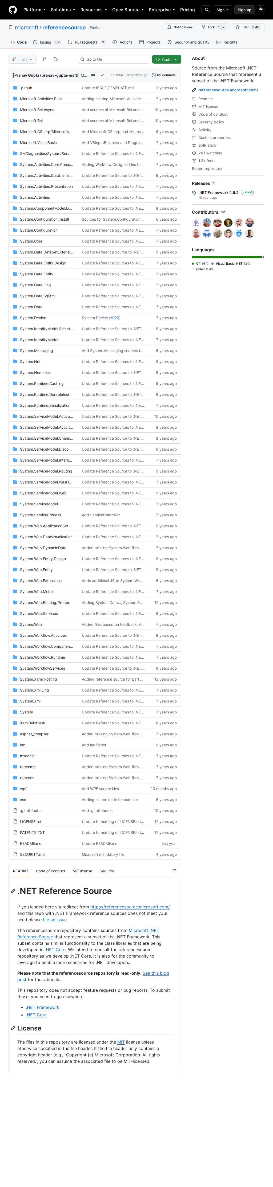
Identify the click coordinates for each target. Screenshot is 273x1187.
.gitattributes (31, 810)
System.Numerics (35, 372)
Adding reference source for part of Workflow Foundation (131, 679)
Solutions (61, 9)
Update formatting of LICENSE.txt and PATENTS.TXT (128, 821)
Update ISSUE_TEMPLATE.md (108, 87)
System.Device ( (96, 317)
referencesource (64, 27)
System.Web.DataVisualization (46, 536)
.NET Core (55, 949)
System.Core (31, 241)
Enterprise (160, 9)
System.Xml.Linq (34, 690)
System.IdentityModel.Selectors (47, 328)
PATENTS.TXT (32, 832)
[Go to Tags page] (55, 59)
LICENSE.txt (30, 821)
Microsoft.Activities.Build (41, 98)
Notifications (183, 27)
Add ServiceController (101, 515)
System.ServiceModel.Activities (47, 427)
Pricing (187, 9)
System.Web (31, 624)
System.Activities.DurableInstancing (51, 175)
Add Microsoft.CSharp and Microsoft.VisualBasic (124, 131)
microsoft (26, 27)
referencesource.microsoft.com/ (228, 90)
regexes (27, 777)
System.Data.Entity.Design (43, 263)
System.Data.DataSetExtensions (48, 252)
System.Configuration (39, 230)
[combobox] (116, 59)
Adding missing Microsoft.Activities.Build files (121, 98)
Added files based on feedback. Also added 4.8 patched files (135, 624)
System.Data (31, 306)
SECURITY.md (32, 854)
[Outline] (174, 870)
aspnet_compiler (34, 734)
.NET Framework (42, 1007)
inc (22, 745)
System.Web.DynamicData (43, 547)
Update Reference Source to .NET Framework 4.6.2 (127, 416)
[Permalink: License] (13, 1028)
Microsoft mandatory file (103, 854)
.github (26, 87)
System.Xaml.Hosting (38, 679)
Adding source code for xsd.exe (110, 799)
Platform (32, 9)
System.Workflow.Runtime (42, 657)
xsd (23, 799)
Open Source (125, 9)
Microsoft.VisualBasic (38, 142)
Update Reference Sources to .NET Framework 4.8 (126, 153)
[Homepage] (13, 9)
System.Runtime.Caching (42, 383)
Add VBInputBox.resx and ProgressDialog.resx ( (123, 142)
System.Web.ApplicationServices (48, 526)
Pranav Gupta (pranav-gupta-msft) (46, 75)
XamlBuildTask (32, 723)
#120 (114, 317)
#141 (144, 350)
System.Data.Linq (35, 285)
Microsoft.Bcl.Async (37, 109)
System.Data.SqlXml (37, 296)
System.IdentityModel (39, 339)
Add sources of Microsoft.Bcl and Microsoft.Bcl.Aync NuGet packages (143, 109)
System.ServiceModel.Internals (47, 460)
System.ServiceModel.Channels (47, 438)
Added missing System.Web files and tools (119, 547)
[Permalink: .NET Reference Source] (13, 891)
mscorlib (27, 755)
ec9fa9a (117, 75)
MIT (121, 1042)
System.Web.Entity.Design (43, 558)
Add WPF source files (100, 788)
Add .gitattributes (97, 810)
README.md (31, 843)
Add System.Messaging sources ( (111, 350)
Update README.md (100, 843)
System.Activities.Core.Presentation (51, 164)
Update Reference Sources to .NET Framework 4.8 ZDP (130, 197)
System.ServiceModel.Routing (46, 471)
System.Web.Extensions (41, 580)
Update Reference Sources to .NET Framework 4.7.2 (127, 208)
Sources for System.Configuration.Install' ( (118, 219)
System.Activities (35, 197)
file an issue (55, 919)
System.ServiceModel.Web (43, 493)
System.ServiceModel (39, 504)
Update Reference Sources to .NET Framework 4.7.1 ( (128, 383)
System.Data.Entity (36, 274)
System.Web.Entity (36, 569)
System (26, 712)
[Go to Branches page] (44, 59)
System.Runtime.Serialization (45, 405)
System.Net (30, 361)
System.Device (33, 317)
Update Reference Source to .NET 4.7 (115, 175)
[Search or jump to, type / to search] (206, 9)
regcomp (28, 766)
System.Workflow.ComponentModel (51, 646)
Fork (216, 27)
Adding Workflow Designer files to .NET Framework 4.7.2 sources (138, 164)
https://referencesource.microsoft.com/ (130, 906)
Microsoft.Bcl (31, 120)
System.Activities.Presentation (46, 186)
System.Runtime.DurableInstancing (50, 394)
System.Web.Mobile (37, 591)
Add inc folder (94, 745)
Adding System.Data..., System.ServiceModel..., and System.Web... (140, 602)
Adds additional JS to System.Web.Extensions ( (123, 580)
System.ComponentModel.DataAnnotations (57, 208)
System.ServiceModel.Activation (48, 416)
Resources (92, 9)
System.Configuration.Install (44, 219)
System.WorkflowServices (42, 668)
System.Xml (30, 701)
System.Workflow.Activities (43, 635)
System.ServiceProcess (40, 515)
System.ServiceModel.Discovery (48, 449)
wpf (23, 788)
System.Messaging (36, 350)
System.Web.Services (39, 613)
